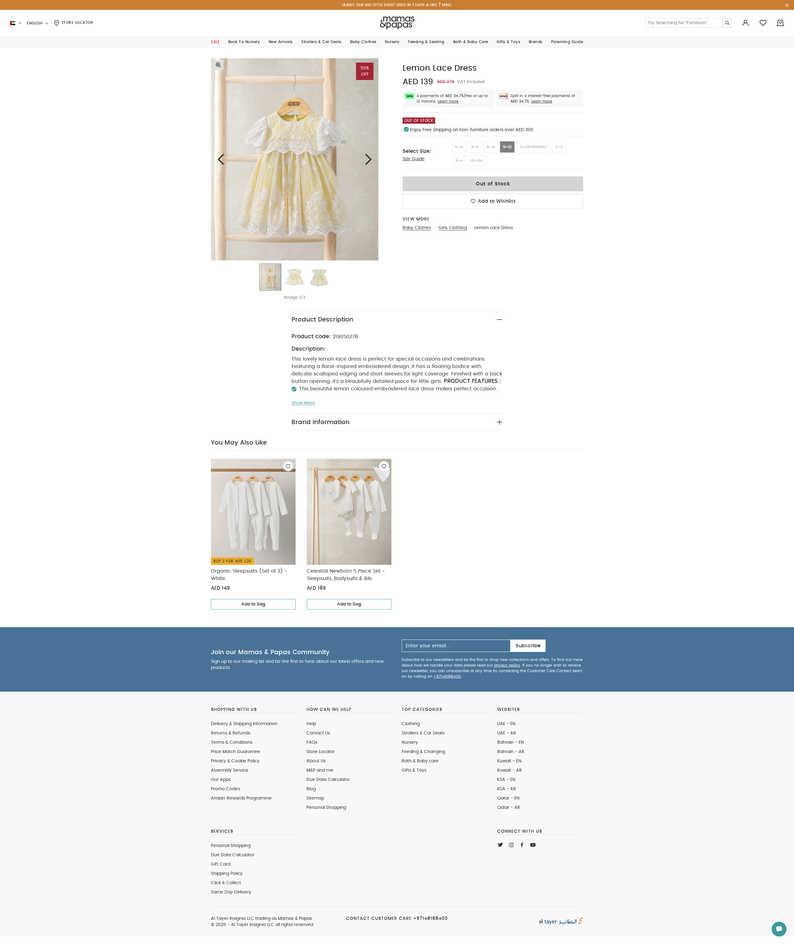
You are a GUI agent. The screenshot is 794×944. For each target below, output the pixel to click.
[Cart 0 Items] (780, 22)
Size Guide (414, 159)
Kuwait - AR (509, 770)
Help (311, 724)
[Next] (368, 159)
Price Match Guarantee (235, 752)
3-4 (459, 160)
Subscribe (528, 645)
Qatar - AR (508, 807)
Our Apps (221, 780)
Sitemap (315, 798)
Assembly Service (229, 770)
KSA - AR (506, 789)
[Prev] (220, 159)
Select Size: (417, 151)
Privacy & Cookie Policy (235, 761)
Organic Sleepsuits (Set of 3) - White (249, 575)
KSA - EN (506, 780)
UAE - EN (506, 724)
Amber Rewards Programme (241, 798)
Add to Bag (253, 604)
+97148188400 (447, 676)
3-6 (475, 147)
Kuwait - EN (509, 761)
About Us (316, 761)
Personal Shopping (326, 807)
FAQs (311, 742)
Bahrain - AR (510, 752)
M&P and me (319, 770)
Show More (303, 403)
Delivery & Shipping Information (244, 724)
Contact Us (318, 733)
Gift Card (220, 864)
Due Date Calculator (328, 780)
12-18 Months (533, 147)
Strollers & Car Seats (423, 733)
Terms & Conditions (231, 742)
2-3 (559, 147)
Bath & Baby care (420, 761)
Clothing (411, 724)
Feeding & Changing (423, 752)
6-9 (491, 147)
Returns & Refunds (230, 733)
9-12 (507, 147)
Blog (311, 789)
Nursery (410, 742)
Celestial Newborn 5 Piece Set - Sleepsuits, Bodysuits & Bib (346, 575)
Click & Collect (226, 883)
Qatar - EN (508, 798)
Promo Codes (225, 789)
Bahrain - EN (510, 742)
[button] (215, 42)
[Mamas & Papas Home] (397, 22)
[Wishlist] (288, 466)
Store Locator (76, 22)
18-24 (477, 160)
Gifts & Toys (414, 770)
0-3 (459, 147)
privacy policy (507, 665)
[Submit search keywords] (727, 23)
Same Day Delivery (231, 892)
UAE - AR (506, 733)
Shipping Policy (227, 873)
